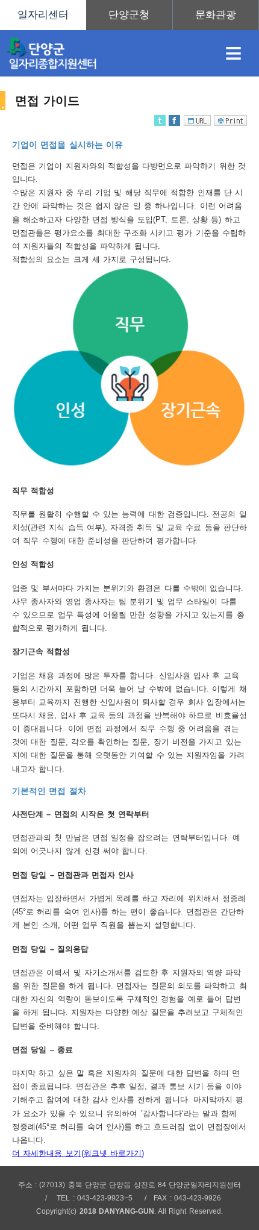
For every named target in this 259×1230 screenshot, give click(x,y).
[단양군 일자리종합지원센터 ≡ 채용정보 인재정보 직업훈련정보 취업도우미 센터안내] (129, 15)
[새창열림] (129, 15)
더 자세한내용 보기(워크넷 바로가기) (78, 1153)
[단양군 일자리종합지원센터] (103, 53)
